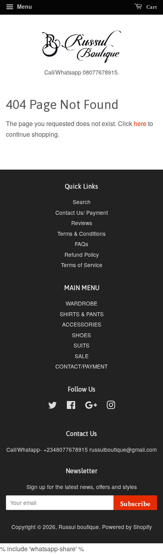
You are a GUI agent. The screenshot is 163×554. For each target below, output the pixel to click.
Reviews (81, 223)
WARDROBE (81, 303)
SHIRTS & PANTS (82, 314)
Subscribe (135, 503)
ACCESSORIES (81, 324)
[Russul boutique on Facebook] (71, 406)
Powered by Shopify (127, 527)
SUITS (81, 345)
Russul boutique (79, 527)
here (140, 123)
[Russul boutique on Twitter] (52, 406)
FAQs (81, 244)
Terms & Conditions (81, 233)
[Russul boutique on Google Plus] (91, 406)
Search (82, 202)
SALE (82, 356)
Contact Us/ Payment (81, 212)
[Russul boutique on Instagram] (110, 406)
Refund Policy (81, 254)
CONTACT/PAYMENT (81, 366)
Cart (151, 7)
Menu (23, 6)
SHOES (81, 335)
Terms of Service (81, 265)
